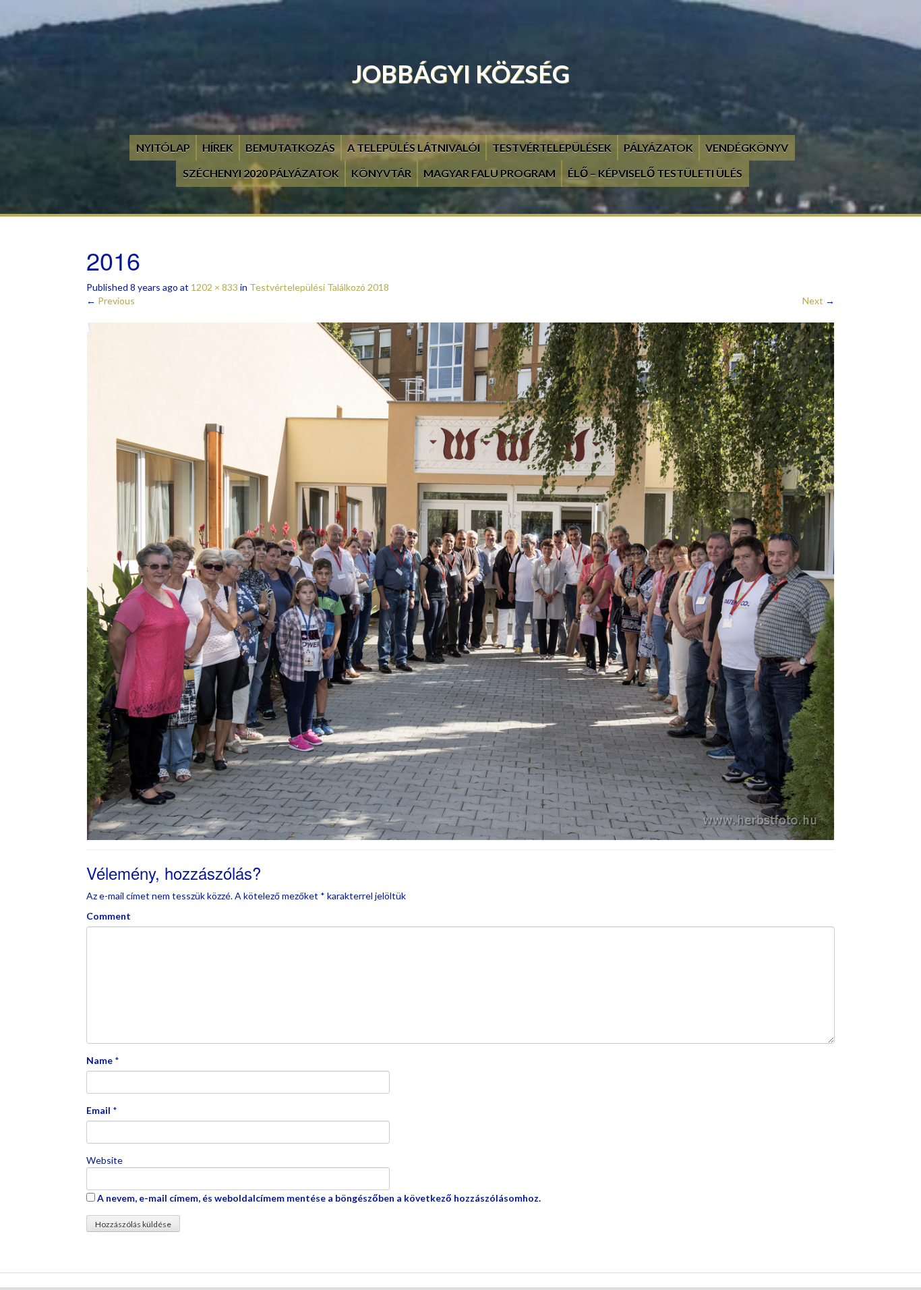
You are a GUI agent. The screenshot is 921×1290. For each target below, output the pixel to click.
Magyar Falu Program (489, 173)
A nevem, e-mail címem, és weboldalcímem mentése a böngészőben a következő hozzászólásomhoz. (319, 1198)
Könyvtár (381, 173)
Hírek (217, 147)
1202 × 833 (214, 287)
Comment (108, 916)
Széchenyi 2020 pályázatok (261, 173)
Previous (110, 300)
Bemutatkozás (290, 147)
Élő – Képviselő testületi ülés (655, 173)
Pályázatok (658, 147)
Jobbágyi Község (461, 73)
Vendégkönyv (746, 147)
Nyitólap (163, 147)
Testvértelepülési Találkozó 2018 (319, 287)
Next (818, 300)
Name (99, 1060)
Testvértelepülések (552, 147)
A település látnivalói (413, 147)
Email (98, 1110)
